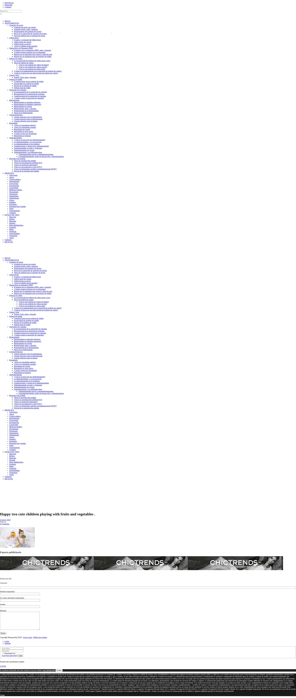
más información (49, 670)
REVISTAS (9, 3)
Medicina (8, 485)
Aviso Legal (27, 637)
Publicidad (8, 5)
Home (2, 485)
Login (7, 641)
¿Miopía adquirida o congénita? (4, 491)
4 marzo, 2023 (5, 520)
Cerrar (2, 695)
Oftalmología (5, 487)
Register (8, 643)
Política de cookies (40, 637)
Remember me (10, 653)
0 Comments (4, 524)
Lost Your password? (9, 656)
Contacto (8, 7)
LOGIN (3, 666)
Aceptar (59, 670)
